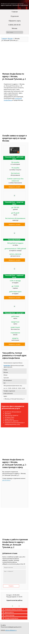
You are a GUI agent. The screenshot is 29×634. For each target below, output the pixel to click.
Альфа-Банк (7, 365)
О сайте (3, 625)
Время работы (9, 612)
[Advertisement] (14, 56)
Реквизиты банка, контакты (13, 609)
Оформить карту (15, 21)
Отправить (11, 586)
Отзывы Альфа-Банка (11, 618)
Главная (15, 12)
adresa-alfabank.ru (11, 630)
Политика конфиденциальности (11, 627)
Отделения (15, 16)
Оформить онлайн (14, 187)
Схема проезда (9, 615)
